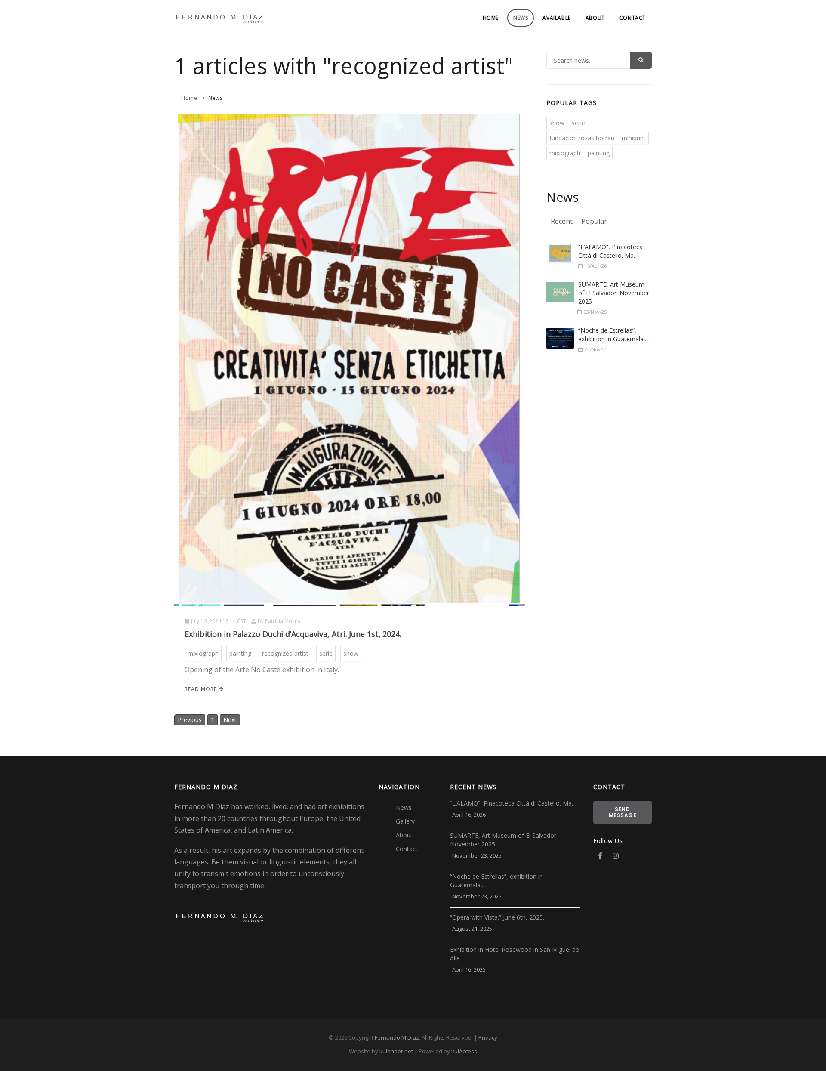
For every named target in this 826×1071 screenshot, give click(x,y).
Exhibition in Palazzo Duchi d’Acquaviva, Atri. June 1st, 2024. (293, 634)
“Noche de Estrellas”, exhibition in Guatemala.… (614, 334)
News (520, 18)
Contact (633, 18)
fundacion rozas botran (581, 138)
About (595, 18)
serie (326, 653)
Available (556, 18)
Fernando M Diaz (397, 1037)
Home (491, 18)
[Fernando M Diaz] (219, 18)
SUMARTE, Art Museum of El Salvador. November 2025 (613, 293)
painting (240, 653)
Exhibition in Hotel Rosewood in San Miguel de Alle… (514, 953)
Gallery (405, 821)
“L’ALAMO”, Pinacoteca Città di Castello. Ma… (610, 251)
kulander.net (396, 1051)
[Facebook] (600, 856)
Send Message (623, 812)
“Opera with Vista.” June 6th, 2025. (497, 917)
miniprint (634, 138)
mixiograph (203, 653)
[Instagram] (616, 856)
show (350, 653)
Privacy (487, 1037)
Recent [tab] (562, 221)
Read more (202, 689)
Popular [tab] (594, 221)
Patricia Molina (283, 621)
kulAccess (464, 1051)
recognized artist (285, 653)
